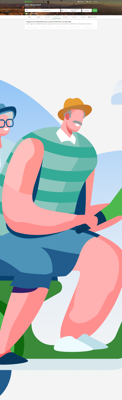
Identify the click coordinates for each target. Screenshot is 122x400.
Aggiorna (95, 10)
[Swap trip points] (41, 10)
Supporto (82, 1)
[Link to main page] (28, 2)
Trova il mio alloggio (32, 13)
